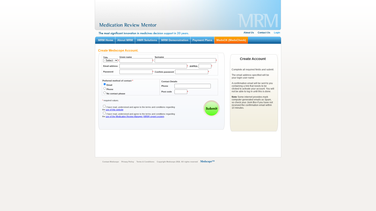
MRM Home (105, 40)
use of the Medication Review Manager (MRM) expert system (135, 116)
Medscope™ (207, 161)
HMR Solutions (147, 40)
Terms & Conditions (145, 162)
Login (277, 32)
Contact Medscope (110, 162)
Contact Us (264, 32)
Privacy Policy (127, 162)
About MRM (125, 40)
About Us (249, 32)
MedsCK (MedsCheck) (231, 40)
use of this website (114, 109)
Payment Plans (202, 40)
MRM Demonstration (174, 40)
